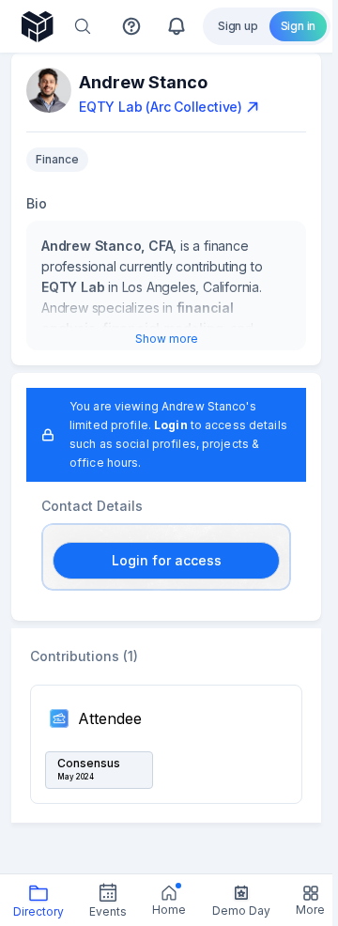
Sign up (238, 26)
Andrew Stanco (143, 82)
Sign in (298, 26)
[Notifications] (176, 26)
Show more (166, 339)
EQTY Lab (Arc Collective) (160, 107)
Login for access (167, 560)
